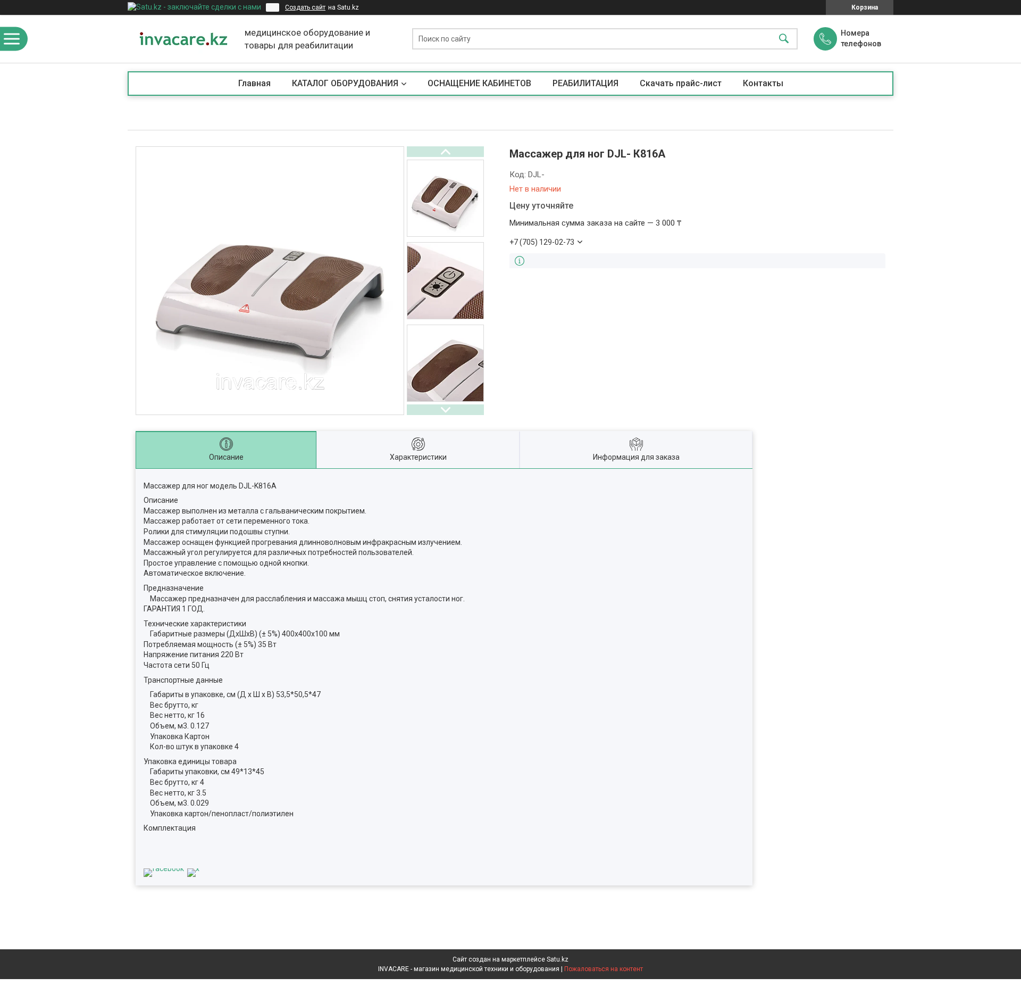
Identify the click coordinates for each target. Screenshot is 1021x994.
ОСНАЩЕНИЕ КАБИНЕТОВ (479, 83)
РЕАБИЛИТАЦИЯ (585, 83)
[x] (193, 868)
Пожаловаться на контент (603, 969)
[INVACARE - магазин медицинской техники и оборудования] (183, 39)
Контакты (763, 83)
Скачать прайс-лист (681, 83)
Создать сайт (305, 7)
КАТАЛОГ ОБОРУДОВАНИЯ (345, 83)
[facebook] (164, 868)
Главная (254, 83)
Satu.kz (557, 959)
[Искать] (784, 39)
